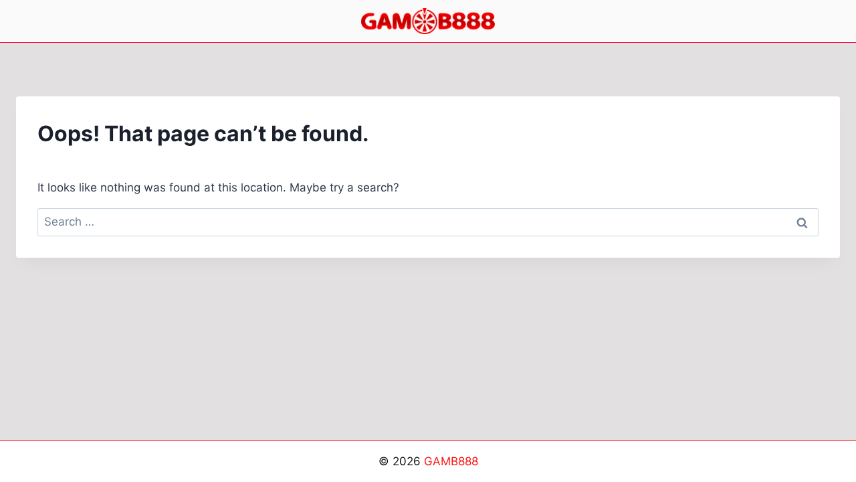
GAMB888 (451, 461)
